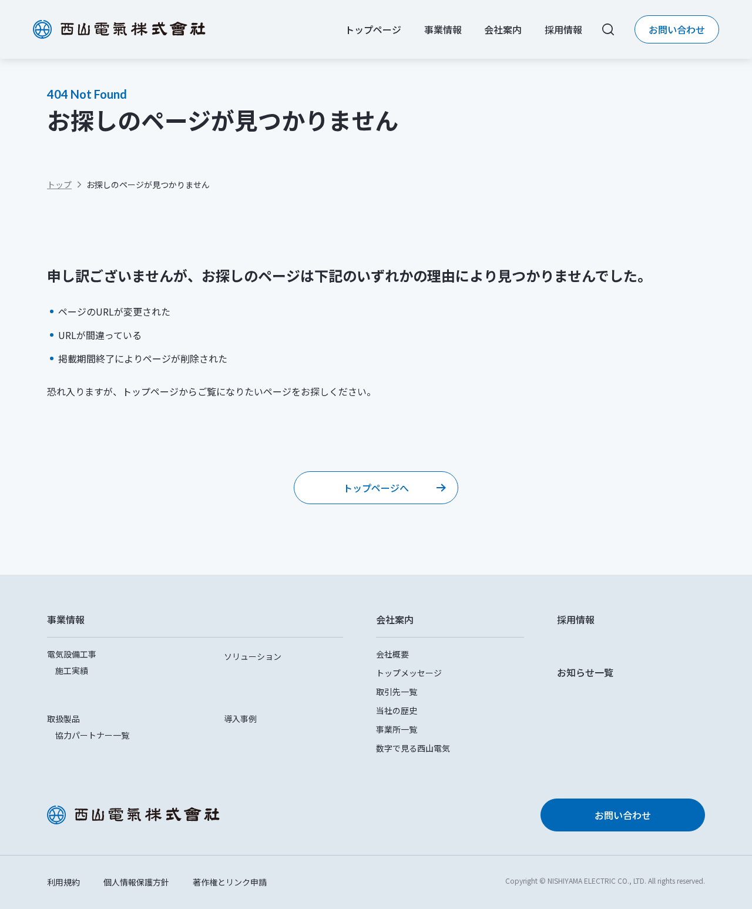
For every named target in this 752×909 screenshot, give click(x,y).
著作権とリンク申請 (230, 882)
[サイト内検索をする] (608, 29)
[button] (195, 619)
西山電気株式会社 (119, 29)
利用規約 (63, 882)
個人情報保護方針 (136, 882)
